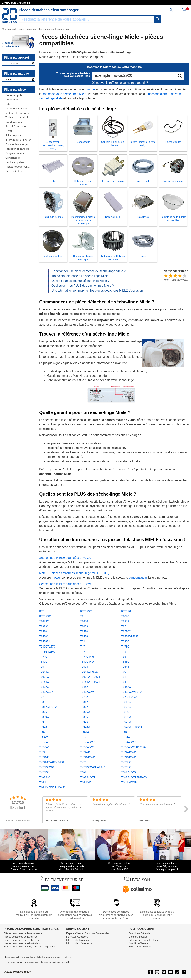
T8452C (126, 686)
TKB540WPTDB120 (133, 747)
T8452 (84, 686)
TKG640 (44, 757)
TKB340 (44, 742)
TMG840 (44, 777)
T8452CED (46, 691)
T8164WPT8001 (90, 681)
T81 (123, 676)
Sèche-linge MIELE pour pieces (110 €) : (66, 583)
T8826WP (86, 712)
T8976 (84, 722)
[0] (184, 11)
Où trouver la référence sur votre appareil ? (120, 82)
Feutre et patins (14, 162)
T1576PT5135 (129, 636)
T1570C (126, 631)
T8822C (126, 706)
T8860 (125, 712)
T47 (82, 646)
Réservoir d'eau (14, 171)
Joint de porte (13, 135)
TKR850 (44, 772)
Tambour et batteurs (17, 148)
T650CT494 (87, 661)
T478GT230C (47, 651)
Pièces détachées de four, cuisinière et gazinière (30, 946)
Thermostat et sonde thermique (17, 108)
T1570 (84, 631)
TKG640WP (87, 757)
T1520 (43, 631)
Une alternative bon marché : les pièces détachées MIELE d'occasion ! (97, 290)
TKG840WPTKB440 (51, 762)
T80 (123, 671)
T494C (43, 656)
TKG (42, 752)
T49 (82, 651)
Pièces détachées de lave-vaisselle (23, 933)
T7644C (44, 671)
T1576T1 (44, 641)
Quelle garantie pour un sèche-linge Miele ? (80, 280)
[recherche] (157, 19)
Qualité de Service (138, 943)
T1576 (84, 636)
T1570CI (44, 636)
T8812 (84, 701)
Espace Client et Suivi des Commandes (87, 933)
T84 (123, 681)
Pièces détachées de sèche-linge (22, 940)
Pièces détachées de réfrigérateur (22, 943)
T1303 (125, 621)
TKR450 (126, 767)
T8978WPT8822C (132, 727)
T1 (81, 616)
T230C (125, 641)
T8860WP (45, 717)
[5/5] (184, 275)
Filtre (8, 104)
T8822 (84, 706)
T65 (123, 656)
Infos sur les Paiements (79, 943)
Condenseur (12, 157)
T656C (125, 661)
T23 (82, 641)
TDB (124, 732)
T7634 (84, 666)
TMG (83, 772)
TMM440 (85, 782)
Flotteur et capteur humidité (16, 166)
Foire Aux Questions (77, 936)
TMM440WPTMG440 (52, 787)
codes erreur (12, 46)
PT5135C (86, 611)
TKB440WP (128, 742)
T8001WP (45, 676)
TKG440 (85, 752)
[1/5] (166, 275)
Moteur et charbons (17, 113)
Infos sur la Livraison (77, 940)
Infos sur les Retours (140, 946)
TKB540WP (87, 747)
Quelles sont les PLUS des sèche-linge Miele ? (82, 285)
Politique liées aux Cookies (143, 940)
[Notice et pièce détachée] (9, 15)
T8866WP (127, 717)
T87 (41, 696)
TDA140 (85, 732)
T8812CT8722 (48, 706)
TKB (83, 737)
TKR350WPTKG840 (92, 767)
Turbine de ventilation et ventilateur (18, 117)
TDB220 (44, 737)
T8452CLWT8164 (132, 691)
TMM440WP (129, 782)
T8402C (44, 686)
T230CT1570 (47, 646)
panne (90, 89)
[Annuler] (33, 63)
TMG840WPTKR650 (134, 777)
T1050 (84, 621)
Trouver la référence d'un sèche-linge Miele (80, 276)
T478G (125, 646)
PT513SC (45, 616)
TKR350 (126, 762)
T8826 (43, 712)
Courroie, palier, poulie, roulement (15, 95)
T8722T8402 (129, 696)
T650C (43, 661)
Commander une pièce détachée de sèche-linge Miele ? (88, 271)
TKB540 (44, 747)
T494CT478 (87, 656)
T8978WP (86, 727)
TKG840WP (128, 757)
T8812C (126, 701)
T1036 (125, 616)
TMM (42, 782)
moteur (57, 577)
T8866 (84, 717)
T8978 (43, 727)
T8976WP (127, 722)
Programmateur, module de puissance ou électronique (18, 153)
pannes (9, 43)
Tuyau (9, 131)
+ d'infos (67, 957)
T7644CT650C (89, 671)
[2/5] (170, 275)
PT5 (41, 611)
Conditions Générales (140, 933)
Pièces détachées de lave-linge (20, 936)
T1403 (84, 626)
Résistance (11, 99)
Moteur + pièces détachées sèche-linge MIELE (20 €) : (75, 573)
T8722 (84, 696)
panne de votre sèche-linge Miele (64, 93)
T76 (41, 666)
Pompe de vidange (16, 144)
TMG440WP (129, 772)
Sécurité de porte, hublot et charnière (16, 126)
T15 (123, 626)
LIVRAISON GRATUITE (16, 2)
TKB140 (126, 737)
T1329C (44, 626)
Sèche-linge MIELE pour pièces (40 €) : (65, 557)
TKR (83, 762)
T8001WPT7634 (90, 676)
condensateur (138, 577)
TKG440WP (128, 752)
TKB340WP (87, 742)
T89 (41, 722)
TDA (42, 732)
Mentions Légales (138, 936)
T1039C (44, 621)
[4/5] (180, 275)
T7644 (125, 666)
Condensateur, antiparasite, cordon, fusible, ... (17, 122)
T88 (41, 701)
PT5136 (126, 611)
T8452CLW (87, 691)
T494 (124, 651)
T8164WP (45, 681)
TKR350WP (46, 767)
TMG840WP (88, 777)
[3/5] (175, 275)
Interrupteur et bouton (18, 139)
